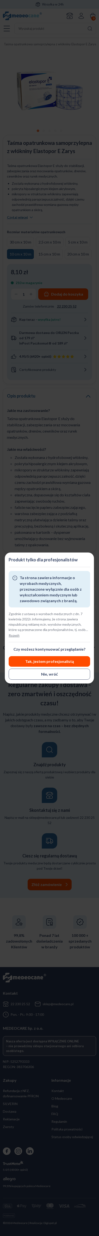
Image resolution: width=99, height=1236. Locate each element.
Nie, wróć (49, 674)
